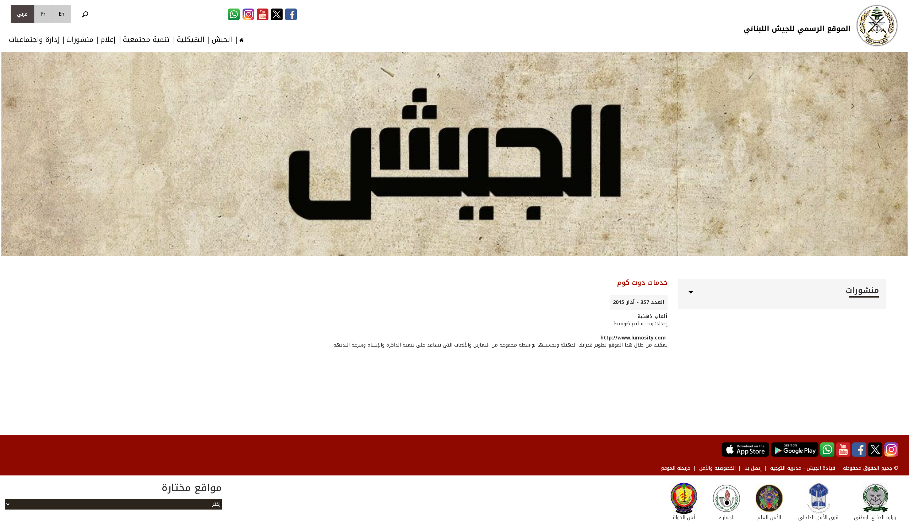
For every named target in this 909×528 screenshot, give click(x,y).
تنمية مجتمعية (146, 39)
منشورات (79, 39)
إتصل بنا (753, 468)
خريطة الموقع (676, 468)
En (61, 14)
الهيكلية (191, 39)
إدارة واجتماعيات (34, 39)
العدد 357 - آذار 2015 (639, 302)
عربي (22, 14)
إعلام (108, 39)
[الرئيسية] (877, 25)
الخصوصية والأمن (717, 468)
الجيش (222, 39)
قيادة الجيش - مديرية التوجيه (802, 468)
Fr (43, 14)
